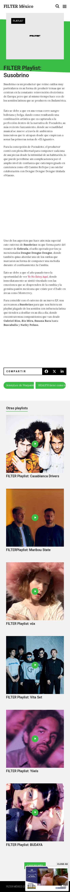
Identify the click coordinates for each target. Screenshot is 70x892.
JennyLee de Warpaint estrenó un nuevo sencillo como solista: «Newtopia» (20, 385)
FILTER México (18, 6)
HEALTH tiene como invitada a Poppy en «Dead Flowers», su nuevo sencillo (52, 385)
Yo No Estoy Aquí (38, 276)
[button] (57, 6)
